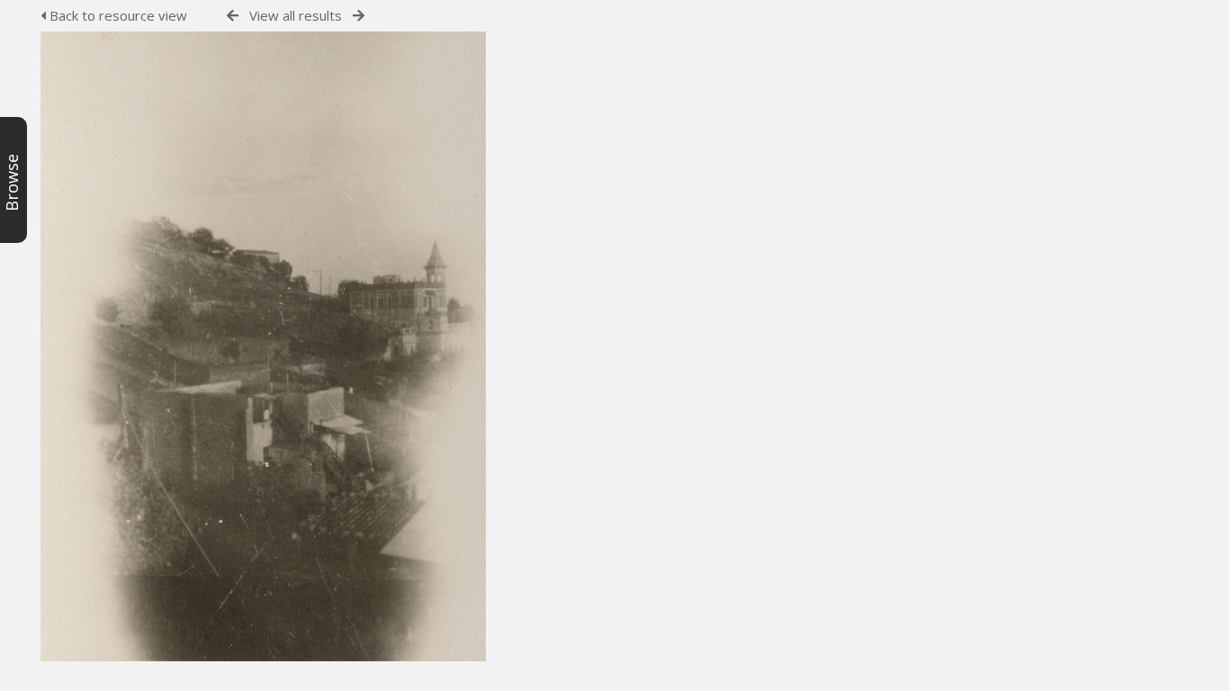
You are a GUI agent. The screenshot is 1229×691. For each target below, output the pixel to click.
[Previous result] (232, 15)
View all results (295, 15)
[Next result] (358, 15)
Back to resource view (116, 15)
